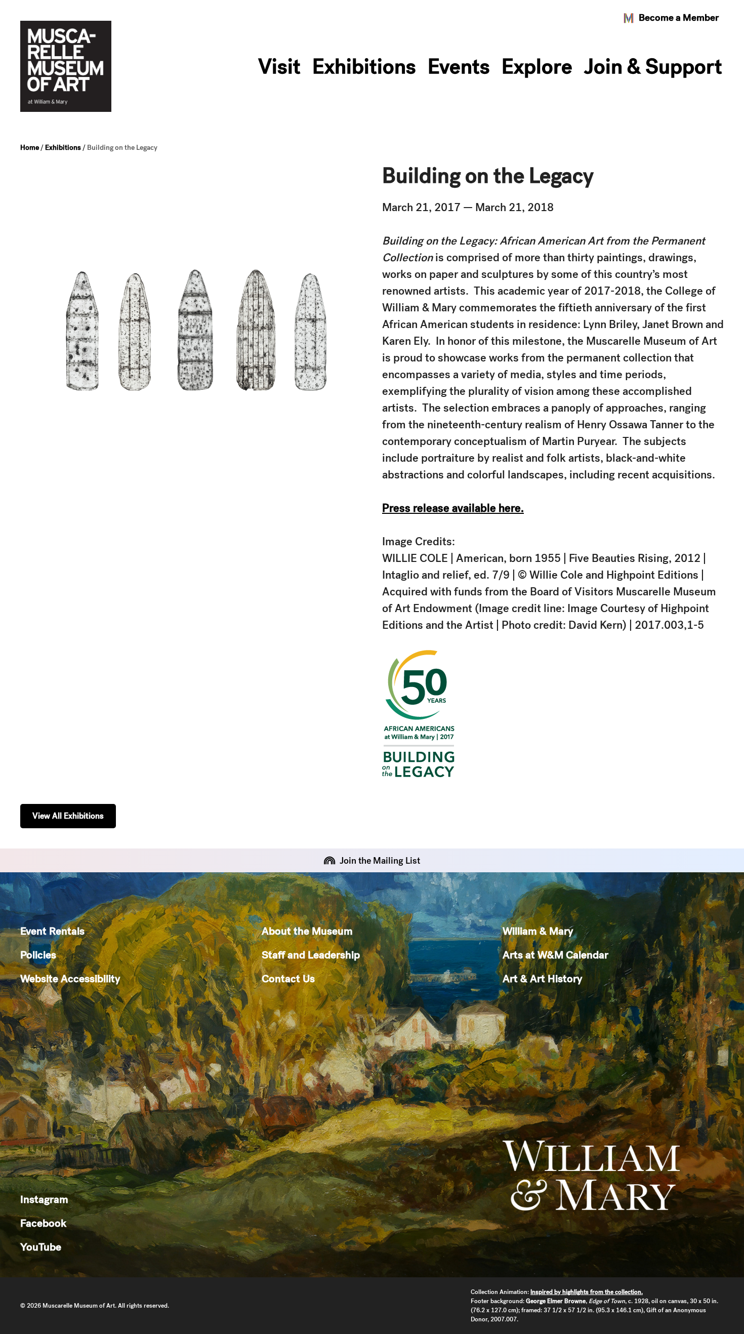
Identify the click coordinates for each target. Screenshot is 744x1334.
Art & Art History (542, 978)
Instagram (44, 1199)
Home (29, 147)
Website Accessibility (70, 978)
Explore (537, 66)
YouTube (40, 1247)
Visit (279, 66)
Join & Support (653, 66)
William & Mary (538, 931)
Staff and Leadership (311, 954)
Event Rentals (52, 931)
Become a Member (679, 17)
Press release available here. (453, 508)
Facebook (43, 1223)
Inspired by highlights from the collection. (586, 1292)
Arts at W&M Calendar (555, 954)
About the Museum (307, 931)
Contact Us (288, 978)
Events (459, 66)
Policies (38, 954)
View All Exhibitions (68, 816)
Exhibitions (364, 66)
